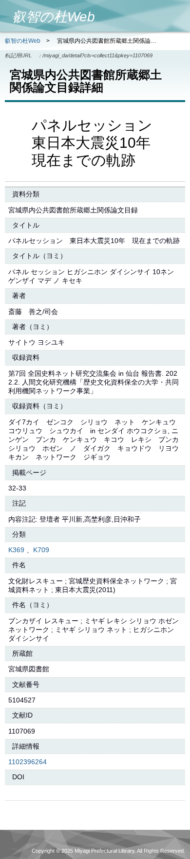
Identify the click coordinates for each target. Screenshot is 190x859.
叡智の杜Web (22, 40)
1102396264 (27, 762)
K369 (16, 550)
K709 (41, 550)
